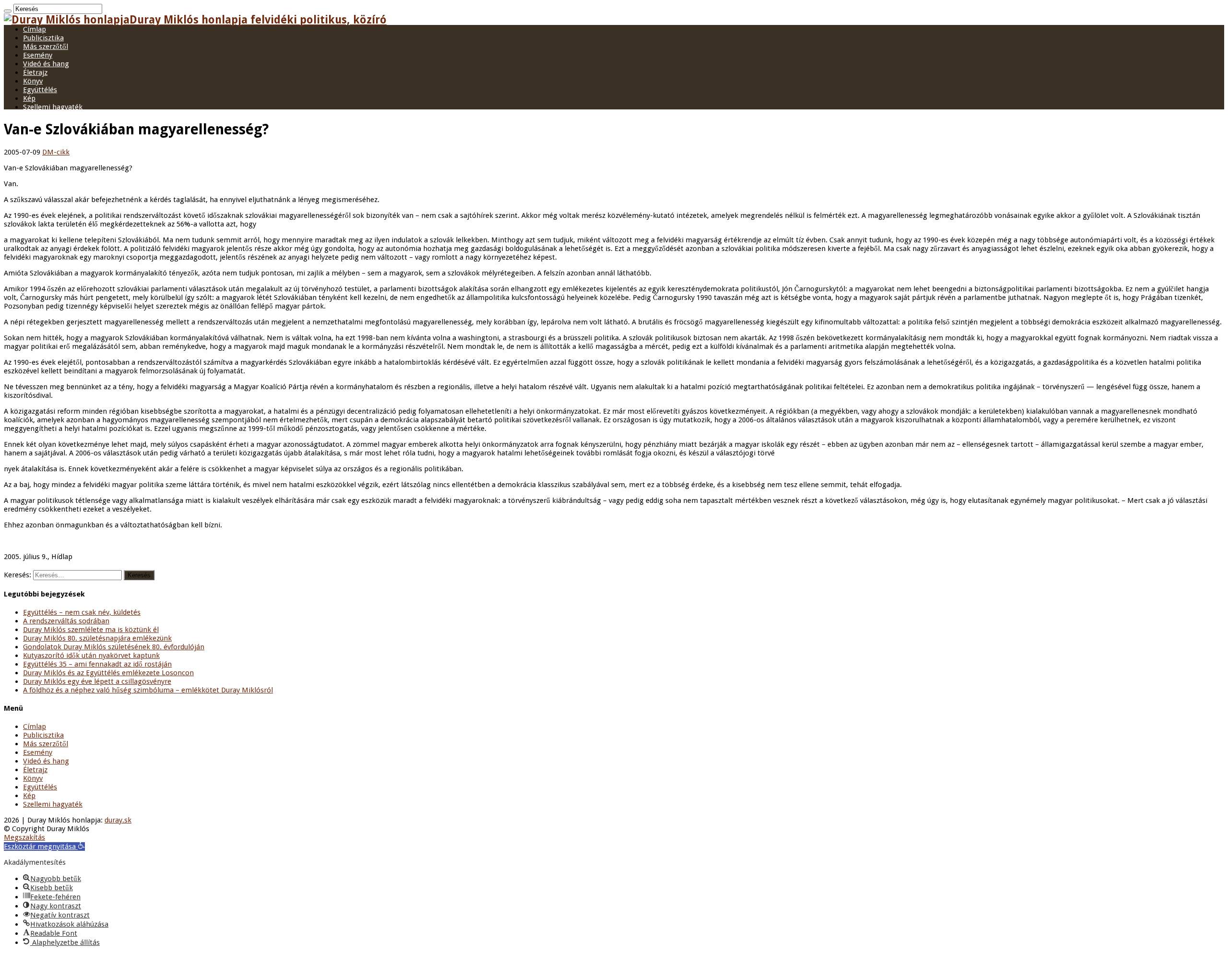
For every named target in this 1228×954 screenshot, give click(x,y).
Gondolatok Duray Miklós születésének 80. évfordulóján (113, 647)
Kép (29, 98)
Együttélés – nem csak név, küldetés (82, 612)
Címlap (34, 29)
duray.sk (118, 820)
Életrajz (35, 72)
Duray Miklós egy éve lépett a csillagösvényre (97, 681)
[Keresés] (8, 11)
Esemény (37, 55)
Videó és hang (46, 64)
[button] (44, 846)
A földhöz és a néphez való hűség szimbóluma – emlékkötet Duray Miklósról (148, 690)
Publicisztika (43, 38)
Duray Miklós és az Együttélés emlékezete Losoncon (108, 672)
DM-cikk (56, 152)
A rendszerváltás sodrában (66, 621)
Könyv (33, 81)
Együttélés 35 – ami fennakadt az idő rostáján (97, 664)
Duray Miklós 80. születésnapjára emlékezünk (97, 638)
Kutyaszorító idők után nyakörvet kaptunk (91, 655)
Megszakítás (24, 837)
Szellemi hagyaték (53, 107)
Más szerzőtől (45, 46)
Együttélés (40, 89)
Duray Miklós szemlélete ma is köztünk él (91, 629)
